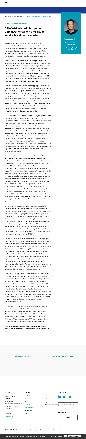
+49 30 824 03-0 (9, 414)
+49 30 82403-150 (71, 47)
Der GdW (27, 402)
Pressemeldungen (17, 16)
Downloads (28, 411)
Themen (27, 405)
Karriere (27, 414)
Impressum (48, 402)
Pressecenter (8, 16)
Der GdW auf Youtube (70, 397)
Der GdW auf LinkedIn (59, 396)
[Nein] (84, 436)
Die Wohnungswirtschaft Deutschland (70, 3)
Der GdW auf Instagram (64, 397)
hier (6, 331)
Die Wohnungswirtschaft (32, 399)
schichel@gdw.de (71, 49)
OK (65, 436)
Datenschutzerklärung (49, 405)
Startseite (28, 396)
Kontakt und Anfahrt (48, 397)
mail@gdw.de (9, 416)
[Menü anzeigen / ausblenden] (6, 3)
